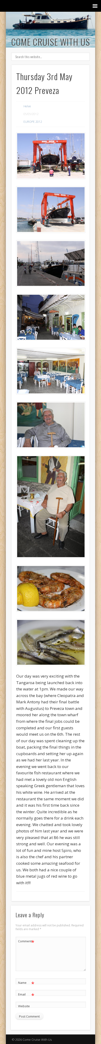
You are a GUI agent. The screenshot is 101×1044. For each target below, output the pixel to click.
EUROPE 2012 (32, 122)
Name (26, 983)
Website (24, 1006)
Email (26, 995)
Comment (26, 941)
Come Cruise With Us (50, 41)
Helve (27, 106)
